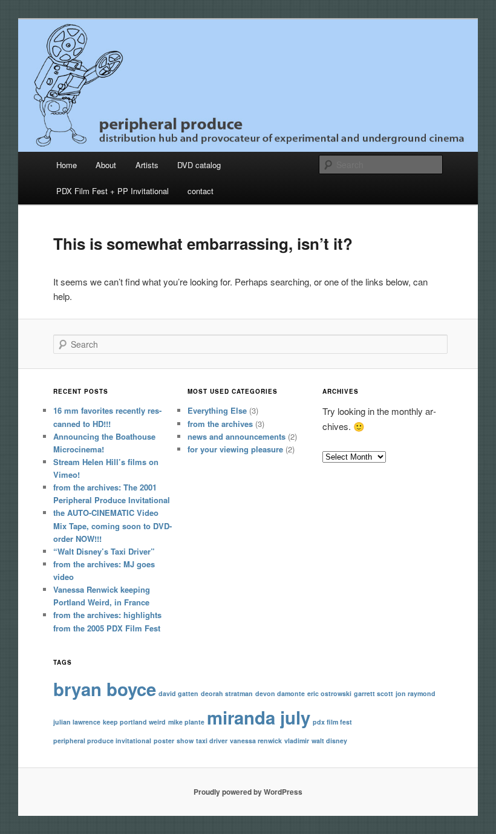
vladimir (296, 740)
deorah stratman (227, 693)
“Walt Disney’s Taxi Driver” (104, 551)
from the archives (220, 423)
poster (164, 740)
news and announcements (237, 436)
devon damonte (280, 693)
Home (66, 165)
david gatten (178, 693)
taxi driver (211, 740)
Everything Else (217, 410)
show (185, 740)
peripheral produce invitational (102, 740)
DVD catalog (199, 165)
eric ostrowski (329, 693)
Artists (146, 165)
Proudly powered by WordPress (248, 791)
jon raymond (416, 693)
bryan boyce (104, 689)
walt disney (329, 740)
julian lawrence (76, 721)
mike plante (186, 721)
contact (201, 191)
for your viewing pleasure (235, 449)
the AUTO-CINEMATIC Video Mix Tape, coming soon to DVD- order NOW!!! (112, 525)
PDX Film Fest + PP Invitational (112, 191)
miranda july (258, 717)
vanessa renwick (256, 740)
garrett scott (373, 693)
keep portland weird (134, 721)
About (106, 165)
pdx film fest (332, 721)
